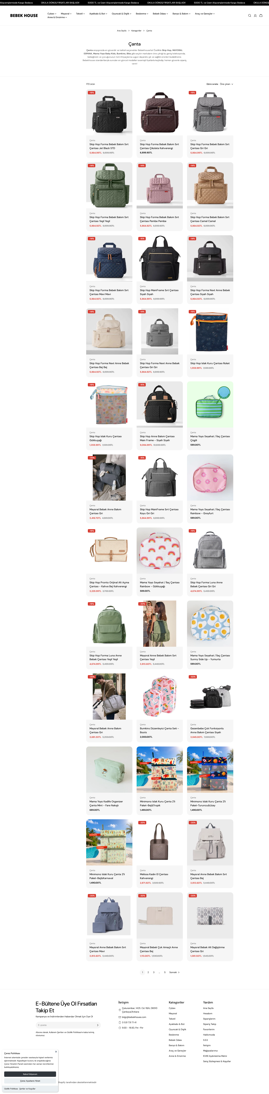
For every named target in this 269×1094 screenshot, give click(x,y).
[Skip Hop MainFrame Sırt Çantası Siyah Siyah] (160, 258)
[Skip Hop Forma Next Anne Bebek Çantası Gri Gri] (160, 331)
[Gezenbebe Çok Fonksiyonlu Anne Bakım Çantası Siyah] (210, 696)
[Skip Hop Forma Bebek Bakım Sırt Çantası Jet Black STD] (109, 112)
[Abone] (98, 1025)
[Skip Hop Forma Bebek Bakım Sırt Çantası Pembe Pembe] (160, 185)
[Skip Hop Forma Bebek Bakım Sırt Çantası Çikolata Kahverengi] (160, 112)
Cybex (172, 1008)
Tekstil (172, 1018)
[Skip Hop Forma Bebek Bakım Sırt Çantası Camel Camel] (210, 185)
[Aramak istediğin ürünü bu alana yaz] (249, 15)
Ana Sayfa (121, 30)
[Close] (56, 1052)
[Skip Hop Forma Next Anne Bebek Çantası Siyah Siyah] (210, 258)
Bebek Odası (175, 1040)
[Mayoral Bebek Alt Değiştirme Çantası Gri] (210, 915)
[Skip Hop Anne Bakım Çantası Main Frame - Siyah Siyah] (160, 404)
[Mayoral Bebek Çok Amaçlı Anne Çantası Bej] (160, 915)
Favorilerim (208, 1029)
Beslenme (174, 1034)
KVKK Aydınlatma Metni (215, 1056)
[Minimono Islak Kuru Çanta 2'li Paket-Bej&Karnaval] (109, 842)
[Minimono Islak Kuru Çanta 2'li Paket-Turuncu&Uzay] (210, 770)
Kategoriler (136, 30)
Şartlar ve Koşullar (27, 1088)
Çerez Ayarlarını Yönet (30, 1081)
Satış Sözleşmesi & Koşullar (217, 1061)
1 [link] (142, 972)
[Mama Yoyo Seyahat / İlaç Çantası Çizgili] (210, 404)
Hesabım (207, 1013)
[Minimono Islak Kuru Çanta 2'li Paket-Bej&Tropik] (160, 770)
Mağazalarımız (210, 1050)
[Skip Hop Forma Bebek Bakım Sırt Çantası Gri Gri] (210, 112)
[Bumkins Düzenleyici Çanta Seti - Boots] (160, 696)
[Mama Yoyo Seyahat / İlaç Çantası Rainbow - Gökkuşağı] (160, 550)
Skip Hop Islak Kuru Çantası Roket (210, 363)
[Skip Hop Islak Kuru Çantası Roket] (210, 331)
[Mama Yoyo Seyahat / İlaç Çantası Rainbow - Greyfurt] (210, 477)
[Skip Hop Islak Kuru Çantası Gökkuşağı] (109, 404)
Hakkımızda (209, 1034)
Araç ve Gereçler (177, 1050)
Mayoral (173, 1013)
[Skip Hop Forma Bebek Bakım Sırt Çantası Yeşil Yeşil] (109, 185)
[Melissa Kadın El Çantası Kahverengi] (160, 842)
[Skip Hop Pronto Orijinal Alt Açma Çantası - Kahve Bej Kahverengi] (109, 550)
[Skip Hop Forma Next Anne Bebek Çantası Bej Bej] (109, 331)
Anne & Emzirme (177, 1056)
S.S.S (205, 1040)
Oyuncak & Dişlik (177, 1029)
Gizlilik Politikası (11, 1088)
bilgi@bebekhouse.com (134, 1017)
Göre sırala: (212, 84)
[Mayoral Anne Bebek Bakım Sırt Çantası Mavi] (109, 915)
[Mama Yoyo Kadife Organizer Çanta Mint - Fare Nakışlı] (109, 770)
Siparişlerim (209, 1018)
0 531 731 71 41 (129, 1022)
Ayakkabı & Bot (177, 1024)
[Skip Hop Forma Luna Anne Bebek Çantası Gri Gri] (210, 550)
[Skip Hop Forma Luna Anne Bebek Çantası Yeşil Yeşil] (109, 624)
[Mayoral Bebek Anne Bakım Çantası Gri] (109, 477)
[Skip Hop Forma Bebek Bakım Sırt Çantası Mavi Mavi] (109, 258)
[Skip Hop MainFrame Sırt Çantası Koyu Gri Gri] (160, 477)
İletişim (207, 1045)
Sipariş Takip (209, 1024)
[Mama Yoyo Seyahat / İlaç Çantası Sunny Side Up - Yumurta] (210, 624)
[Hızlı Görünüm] (128, 95)
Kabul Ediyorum (30, 1074)
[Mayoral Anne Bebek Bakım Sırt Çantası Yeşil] (160, 624)
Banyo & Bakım (176, 1045)
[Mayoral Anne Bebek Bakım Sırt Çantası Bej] (210, 842)
